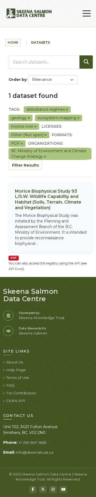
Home (13, 42)
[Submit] (86, 62)
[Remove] (67, 109)
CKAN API (15, 401)
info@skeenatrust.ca (34, 452)
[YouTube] (63, 489)
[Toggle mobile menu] (87, 13)
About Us (14, 362)
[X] (43, 489)
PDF (13, 258)
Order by (17, 79)
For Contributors (21, 393)
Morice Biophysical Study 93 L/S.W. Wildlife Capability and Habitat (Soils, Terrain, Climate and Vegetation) (48, 199)
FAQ (10, 385)
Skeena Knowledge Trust (42, 318)
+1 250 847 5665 (32, 442)
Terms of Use (17, 377)
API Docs (16, 269)
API (77, 263)
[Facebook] (33, 489)
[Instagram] (53, 489)
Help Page (16, 370)
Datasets (40, 42)
